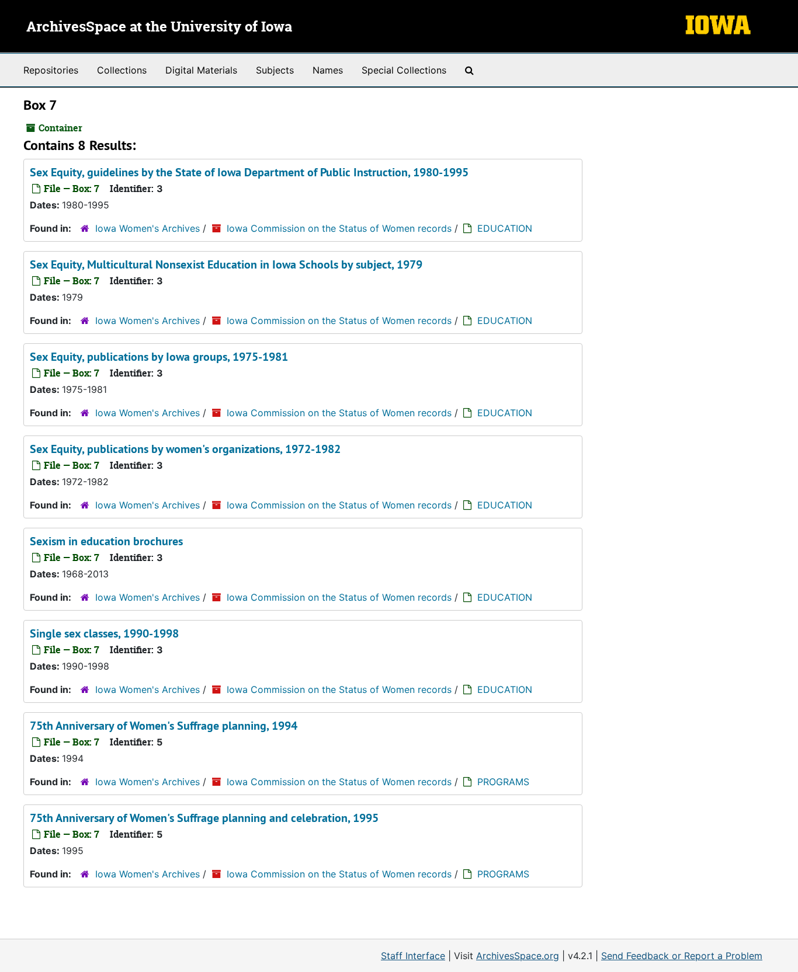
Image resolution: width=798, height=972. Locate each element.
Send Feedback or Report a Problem (681, 955)
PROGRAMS (503, 782)
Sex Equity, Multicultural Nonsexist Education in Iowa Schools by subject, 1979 (226, 264)
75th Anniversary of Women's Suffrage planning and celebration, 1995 (204, 817)
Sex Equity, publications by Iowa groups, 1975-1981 (159, 356)
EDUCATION (504, 228)
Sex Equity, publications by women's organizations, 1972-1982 (185, 449)
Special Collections (404, 70)
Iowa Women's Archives (147, 228)
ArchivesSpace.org (517, 955)
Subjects (275, 70)
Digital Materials (201, 70)
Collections (122, 70)
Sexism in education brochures (106, 541)
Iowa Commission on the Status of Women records (339, 228)
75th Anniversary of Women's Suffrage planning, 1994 (163, 725)
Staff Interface (413, 955)
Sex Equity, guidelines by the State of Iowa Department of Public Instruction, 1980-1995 (249, 172)
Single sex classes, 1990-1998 (104, 633)
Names (328, 70)
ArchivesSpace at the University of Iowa (159, 27)
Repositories (50, 70)
